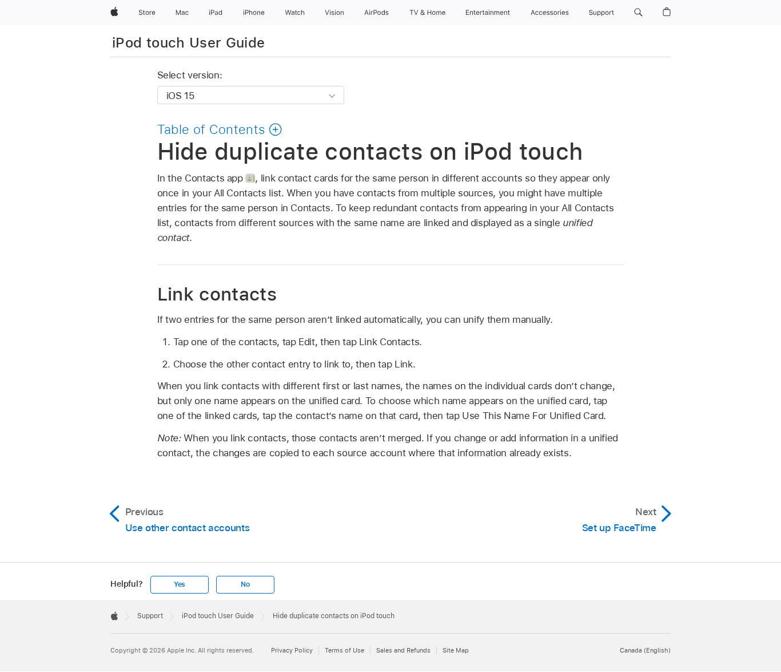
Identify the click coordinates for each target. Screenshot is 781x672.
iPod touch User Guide (188, 42)
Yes (179, 584)
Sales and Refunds (403, 650)
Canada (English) (645, 650)
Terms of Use (344, 650)
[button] (638, 12)
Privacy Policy (292, 650)
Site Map (456, 650)
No (245, 584)
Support (150, 616)
